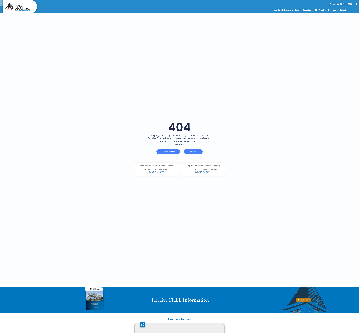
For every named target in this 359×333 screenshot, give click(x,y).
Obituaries (344, 10)
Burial (297, 10)
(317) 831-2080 (158, 172)
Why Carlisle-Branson (282, 10)
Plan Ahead (319, 10)
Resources (332, 10)
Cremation (307, 10)
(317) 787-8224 (204, 172)
